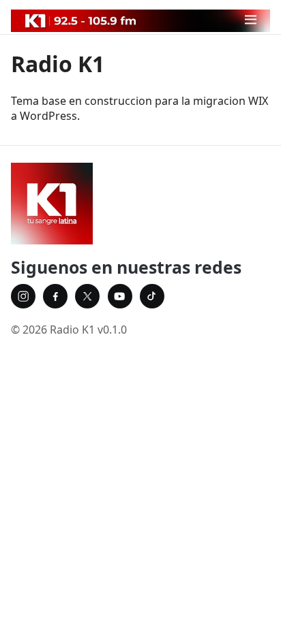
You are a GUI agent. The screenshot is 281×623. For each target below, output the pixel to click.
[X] (87, 296)
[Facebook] (55, 296)
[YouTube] (120, 296)
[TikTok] (152, 296)
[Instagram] (23, 296)
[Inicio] (140, 203)
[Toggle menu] (250, 19)
